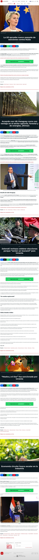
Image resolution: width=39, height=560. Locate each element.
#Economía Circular (7, 533)
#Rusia (15, 84)
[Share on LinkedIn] (17, 46)
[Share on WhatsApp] (7, 46)
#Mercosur (15, 209)
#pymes (18, 209)
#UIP (4, 209)
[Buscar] (37, 1)
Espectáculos (19, 374)
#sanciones (11, 84)
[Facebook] (32, 553)
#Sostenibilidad (30, 533)
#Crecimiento (36, 533)
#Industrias (12, 533)
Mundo (19, 246)
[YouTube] (37, 553)
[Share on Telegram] (10, 46)
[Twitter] (34, 553)
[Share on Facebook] (1, 46)
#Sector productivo (17, 533)
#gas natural (24, 84)
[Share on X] (4, 46)
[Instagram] (35, 553)
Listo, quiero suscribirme (28, 547)
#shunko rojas (22, 209)
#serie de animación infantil (4, 431)
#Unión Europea (6, 84)
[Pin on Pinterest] (14, 46)
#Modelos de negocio (24, 533)
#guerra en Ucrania (19, 84)
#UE (6, 209)
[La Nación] (4, 1)
